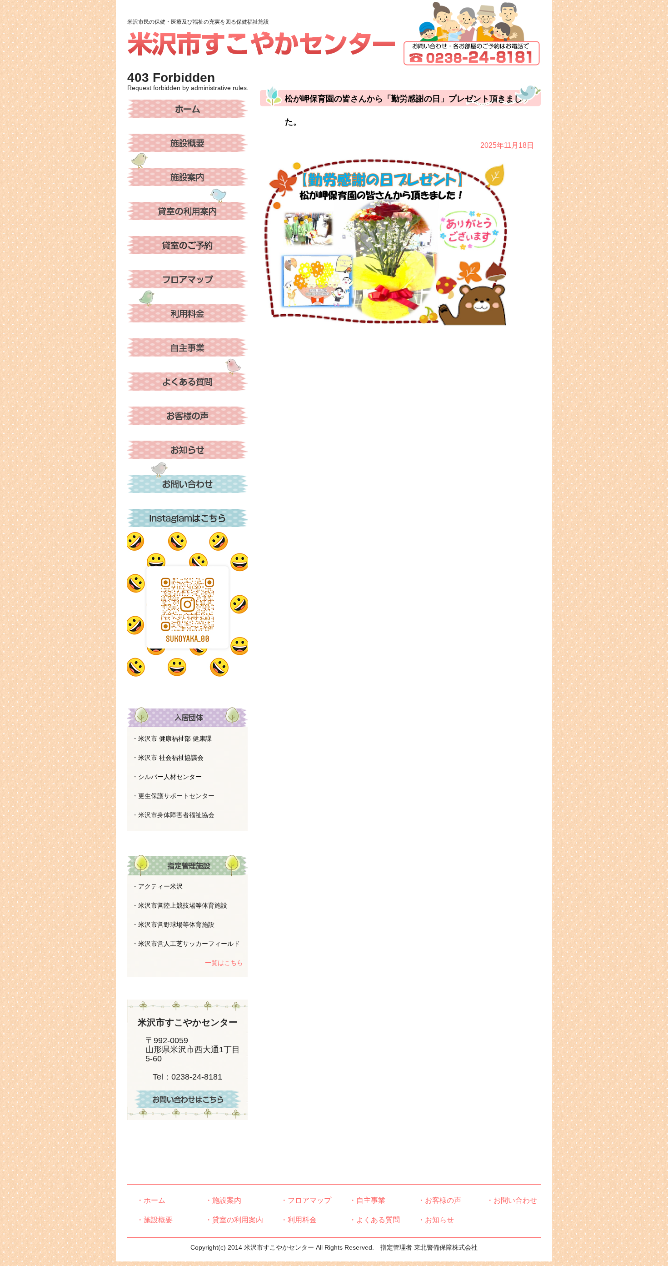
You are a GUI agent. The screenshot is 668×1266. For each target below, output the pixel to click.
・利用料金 (298, 1220)
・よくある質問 (374, 1220)
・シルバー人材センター (167, 776)
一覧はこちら (224, 962)
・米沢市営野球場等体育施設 (173, 924)
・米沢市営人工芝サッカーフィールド (186, 943)
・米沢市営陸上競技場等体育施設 (179, 905)
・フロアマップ (305, 1200)
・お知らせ (436, 1220)
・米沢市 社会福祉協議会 (168, 757)
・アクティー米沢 (157, 886)
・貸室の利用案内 (234, 1220)
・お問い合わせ (511, 1200)
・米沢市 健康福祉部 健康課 (172, 738)
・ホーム (150, 1200)
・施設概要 (154, 1220)
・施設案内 (223, 1200)
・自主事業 (367, 1200)
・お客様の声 (439, 1200)
